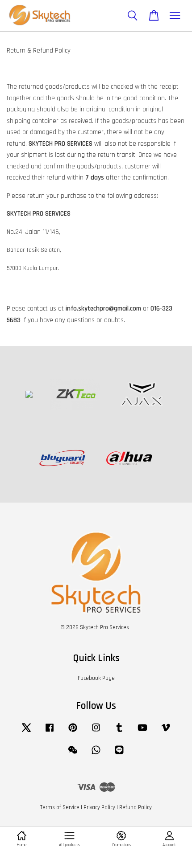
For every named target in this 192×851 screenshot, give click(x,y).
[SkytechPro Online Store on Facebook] (49, 732)
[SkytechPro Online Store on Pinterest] (73, 732)
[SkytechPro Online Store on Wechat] (73, 754)
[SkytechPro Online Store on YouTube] (142, 732)
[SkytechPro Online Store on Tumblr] (119, 732)
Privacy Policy (99, 807)
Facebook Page (96, 678)
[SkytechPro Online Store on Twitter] (26, 732)
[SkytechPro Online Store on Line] (119, 754)
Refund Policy (135, 807)
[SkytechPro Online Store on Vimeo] (165, 732)
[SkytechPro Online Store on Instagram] (96, 732)
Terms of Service (59, 807)
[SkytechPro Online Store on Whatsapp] (96, 754)
